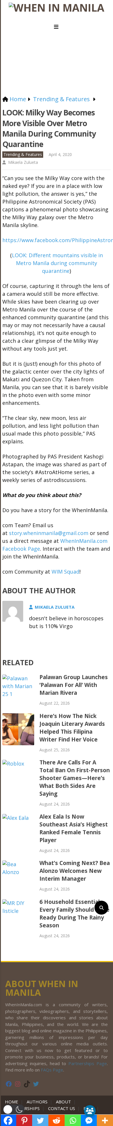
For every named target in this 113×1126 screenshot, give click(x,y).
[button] (14, 1109)
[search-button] (101, 908)
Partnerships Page (87, 1063)
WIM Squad (65, 571)
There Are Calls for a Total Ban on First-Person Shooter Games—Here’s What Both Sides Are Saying (74, 778)
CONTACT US (61, 1108)
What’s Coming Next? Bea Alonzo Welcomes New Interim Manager (74, 870)
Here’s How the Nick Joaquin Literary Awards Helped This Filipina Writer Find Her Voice (72, 727)
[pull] (56, 27)
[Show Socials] (90, 1111)
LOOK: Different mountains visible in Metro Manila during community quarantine (57, 263)
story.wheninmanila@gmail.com (48, 533)
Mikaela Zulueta (23, 162)
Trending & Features (22, 154)
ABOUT (63, 1102)
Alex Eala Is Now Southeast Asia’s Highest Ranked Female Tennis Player (73, 828)
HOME (13, 1102)
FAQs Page (52, 1070)
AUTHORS (37, 1102)
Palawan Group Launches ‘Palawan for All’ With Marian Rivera (73, 685)
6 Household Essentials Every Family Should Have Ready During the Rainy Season (74, 913)
